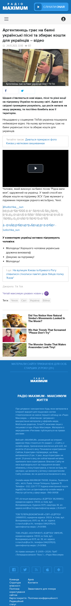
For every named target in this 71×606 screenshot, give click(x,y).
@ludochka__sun (13, 207)
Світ (23, 300)
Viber (46, 293)
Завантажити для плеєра (42, 588)
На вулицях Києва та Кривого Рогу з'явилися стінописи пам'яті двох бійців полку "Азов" (35, 274)
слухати (54, 7)
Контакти (33, 582)
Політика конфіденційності (43, 598)
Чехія (14, 300)
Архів (31, 579)
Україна (34, 300)
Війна (46, 300)
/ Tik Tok (51, 84)
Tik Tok (19, 286)
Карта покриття (18, 598)
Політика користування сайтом (17, 592)
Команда (14, 579)
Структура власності (15, 584)
